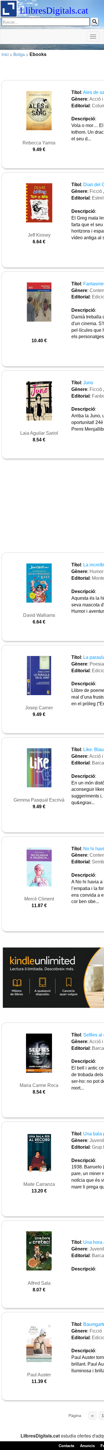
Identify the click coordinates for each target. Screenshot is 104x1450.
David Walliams (39, 615)
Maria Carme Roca (39, 1085)
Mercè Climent (39, 898)
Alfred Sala (39, 1283)
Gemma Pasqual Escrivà (39, 800)
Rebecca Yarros (39, 142)
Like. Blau (93, 749)
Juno (88, 382)
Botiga (19, 54)
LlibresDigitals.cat (54, 10)
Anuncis (87, 1446)
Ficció (96, 191)
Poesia (97, 663)
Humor (96, 571)
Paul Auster (39, 1374)
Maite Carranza (39, 1184)
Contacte (66, 1446)
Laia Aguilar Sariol (39, 433)
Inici (5, 54)
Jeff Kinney (39, 235)
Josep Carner (39, 707)
